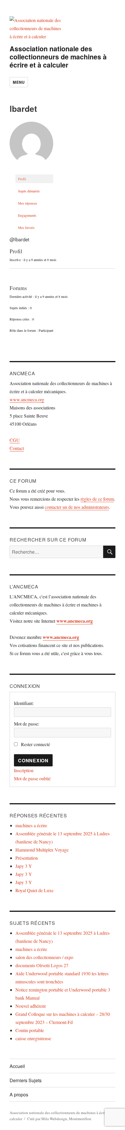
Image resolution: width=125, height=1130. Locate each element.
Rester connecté (35, 744)
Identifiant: (24, 703)
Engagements (27, 215)
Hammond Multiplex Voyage (42, 850)
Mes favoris (26, 227)
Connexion (33, 760)
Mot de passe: (26, 724)
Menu (18, 82)
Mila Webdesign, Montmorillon (66, 1118)
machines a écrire (31, 825)
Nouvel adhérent (30, 1006)
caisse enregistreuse (33, 1038)
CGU (15, 440)
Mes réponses (27, 203)
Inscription (23, 770)
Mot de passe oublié (32, 778)
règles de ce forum (97, 499)
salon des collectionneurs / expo (44, 957)
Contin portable (29, 1030)
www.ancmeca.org (27, 399)
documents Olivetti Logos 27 (41, 965)
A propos (19, 1094)
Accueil (17, 1066)
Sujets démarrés (29, 191)
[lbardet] (31, 145)
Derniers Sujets (26, 1080)
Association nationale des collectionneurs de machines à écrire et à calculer (58, 57)
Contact (17, 448)
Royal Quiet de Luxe (34, 890)
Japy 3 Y (23, 866)
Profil (22, 178)
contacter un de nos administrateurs (77, 507)
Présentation (26, 858)
